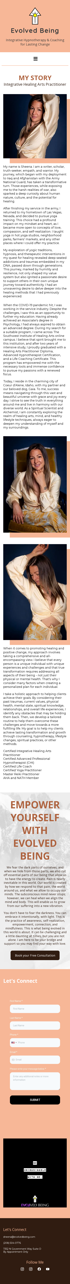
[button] (35, 58)
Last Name (16, 1018)
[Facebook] (39, 1269)
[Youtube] (47, 1269)
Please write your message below (28, 1069)
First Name (16, 1001)
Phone (14, 1034)
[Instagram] (22, 1269)
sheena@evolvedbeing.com (19, 1236)
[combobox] (14, 1042)
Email (13, 1052)
